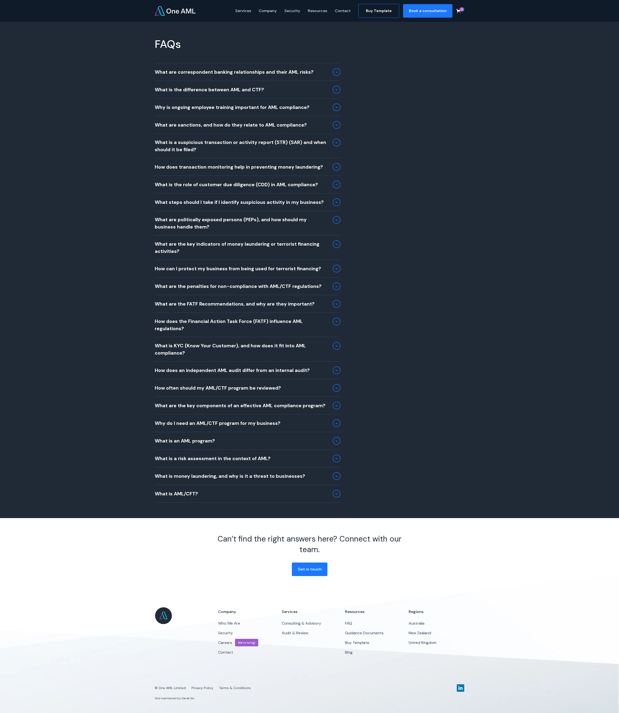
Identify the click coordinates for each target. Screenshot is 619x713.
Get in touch (310, 569)
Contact (343, 10)
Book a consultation (428, 10)
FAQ (348, 623)
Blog (349, 652)
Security (292, 10)
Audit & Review (295, 632)
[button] (243, 11)
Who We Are (229, 623)
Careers (225, 642)
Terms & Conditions (235, 688)
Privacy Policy (202, 688)
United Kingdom (422, 642)
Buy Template (379, 10)
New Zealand (420, 632)
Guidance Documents (364, 632)
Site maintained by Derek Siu (174, 698)
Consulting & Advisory (301, 623)
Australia (416, 623)
